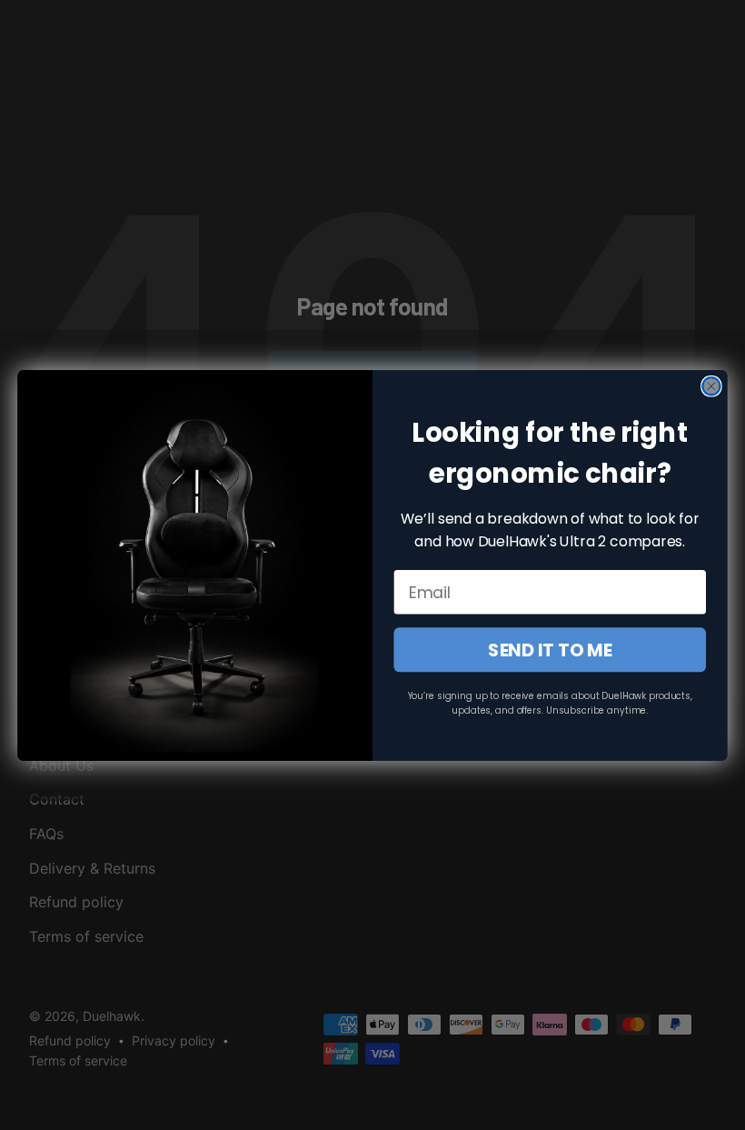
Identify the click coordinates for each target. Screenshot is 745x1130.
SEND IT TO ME (550, 649)
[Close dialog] (711, 386)
